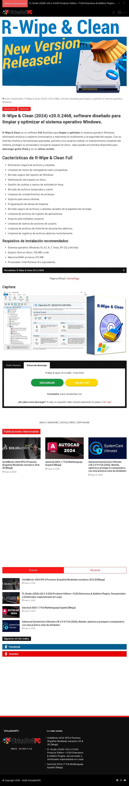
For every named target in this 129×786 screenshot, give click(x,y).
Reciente (95, 570)
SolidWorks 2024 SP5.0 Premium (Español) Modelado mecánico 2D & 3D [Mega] (20, 465)
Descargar (47, 383)
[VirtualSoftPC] (17, 12)
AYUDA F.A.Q (25, 748)
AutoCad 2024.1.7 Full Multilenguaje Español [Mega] (49, 607)
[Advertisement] (31, 686)
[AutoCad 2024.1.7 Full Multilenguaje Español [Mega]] (64, 448)
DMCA (14, 748)
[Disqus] (64, 520)
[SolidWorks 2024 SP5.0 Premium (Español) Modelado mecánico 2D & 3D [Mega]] (21, 448)
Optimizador (17, 98)
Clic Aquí (107, 402)
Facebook (14, 646)
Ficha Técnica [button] (13, 365)
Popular (33, 570)
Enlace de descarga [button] (37, 365)
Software (24, 109)
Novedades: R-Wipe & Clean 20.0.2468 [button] (24, 270)
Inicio (7, 98)
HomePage (73, 278)
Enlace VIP (82, 383)
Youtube (13, 653)
